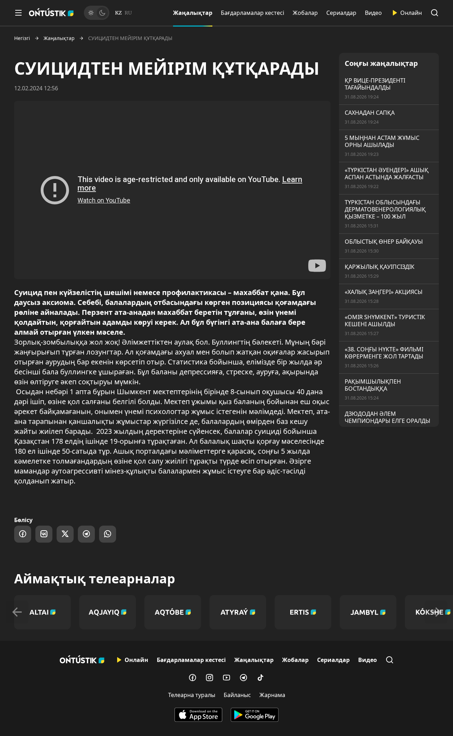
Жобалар (305, 13)
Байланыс (237, 695)
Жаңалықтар (192, 13)
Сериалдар (341, 13)
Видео (373, 13)
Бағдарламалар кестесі (252, 13)
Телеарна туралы (191, 695)
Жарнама (272, 695)
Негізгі (22, 38)
